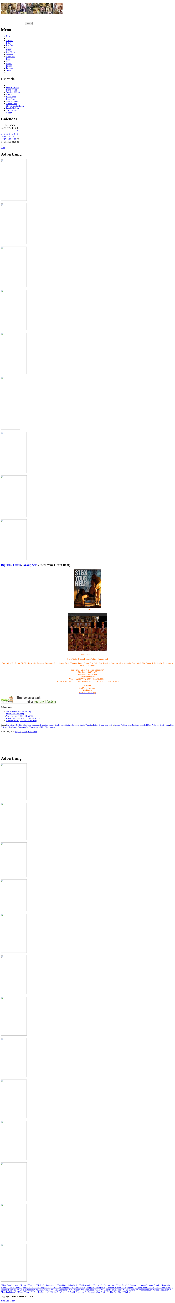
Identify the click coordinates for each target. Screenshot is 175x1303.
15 (15, 136)
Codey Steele (54, 725)
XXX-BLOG (11, 110)
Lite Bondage (133, 725)
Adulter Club (11, 103)
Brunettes (44, 725)
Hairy (8, 59)
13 (10, 136)
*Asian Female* (154, 1285)
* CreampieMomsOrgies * (97, 1292)
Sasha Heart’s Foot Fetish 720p (18, 711)
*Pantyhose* (50, 1287)
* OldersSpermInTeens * (112, 1290)
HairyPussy (11, 99)
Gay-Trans (10, 52)
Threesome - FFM (36, 727)
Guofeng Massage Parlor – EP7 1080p (21, 721)
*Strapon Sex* (50, 1285)
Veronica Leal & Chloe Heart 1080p (20, 716)
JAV (8, 61)
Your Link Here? (8, 1301)
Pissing (9, 66)
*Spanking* (62, 1285)
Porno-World (11, 90)
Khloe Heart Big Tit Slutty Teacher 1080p (23, 718)
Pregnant (9, 68)
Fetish (8, 50)
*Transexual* (6, 1287)
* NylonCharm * (130, 1290)
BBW (8, 43)
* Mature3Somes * (24, 1292)
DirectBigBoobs (12, 87)
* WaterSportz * (78, 1287)
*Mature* (133, 1285)
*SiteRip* (127, 1292)
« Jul (3, 147)
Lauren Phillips (120, 725)
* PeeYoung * (74, 1290)
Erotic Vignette (86, 725)
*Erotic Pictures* (30, 1287)
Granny (9, 113)
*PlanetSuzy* (6, 1285)
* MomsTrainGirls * (161, 1290)
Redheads (13, 727)
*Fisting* (41, 1287)
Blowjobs (27, 725)
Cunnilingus (65, 725)
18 (5, 139)
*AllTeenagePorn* (63, 1287)
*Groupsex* (17, 1287)
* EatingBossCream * (59, 1292)
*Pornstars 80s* (109, 1285)
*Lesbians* (142, 1285)
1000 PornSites (12, 101)
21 (13, 139)
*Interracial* (166, 1285)
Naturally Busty (158, 725)
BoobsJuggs (11, 97)
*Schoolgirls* (72, 1285)
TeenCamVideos (13, 92)
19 (8, 139)
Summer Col (23, 727)
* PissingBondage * (60, 1290)
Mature (9, 63)
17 (2, 139)
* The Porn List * (115, 1292)
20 (10, 139)
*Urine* (16, 1285)
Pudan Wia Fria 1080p (15, 714)
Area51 (9, 94)
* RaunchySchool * (44, 1290)
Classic (9, 47)
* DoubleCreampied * (77, 1292)
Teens (8, 70)
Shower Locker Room (15, 106)
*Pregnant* (97, 1285)
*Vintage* (31, 1285)
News (8, 36)
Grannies (9, 54)
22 (15, 139)
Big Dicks (10, 725)
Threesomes (50, 727)
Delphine (75, 725)
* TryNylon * (128, 1287)
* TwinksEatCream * (114, 1287)
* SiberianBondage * (26, 1290)
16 (18, 136)
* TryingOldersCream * (144, 1287)
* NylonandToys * (144, 1290)
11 (5, 136)
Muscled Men (145, 725)
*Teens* (23, 1285)
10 (2, 136)
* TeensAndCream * (163, 1287)
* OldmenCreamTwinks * (91, 1290)
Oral (167, 725)
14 (13, 136)
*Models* (40, 1285)
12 (8, 136)
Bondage (35, 725)
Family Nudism (12, 108)
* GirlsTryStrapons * (40, 1292)
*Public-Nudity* (85, 1285)
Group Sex (10, 57)
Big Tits (9, 45)
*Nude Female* (122, 1285)
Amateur (9, 41)
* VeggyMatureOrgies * (95, 1287)
